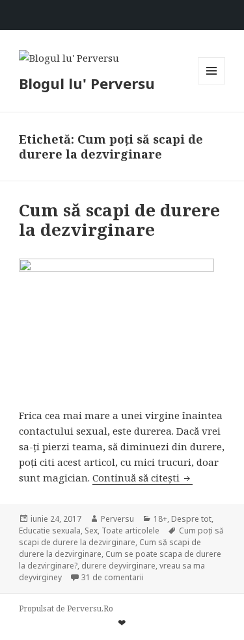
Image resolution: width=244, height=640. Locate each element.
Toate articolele (130, 530)
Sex (91, 530)
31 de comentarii (112, 577)
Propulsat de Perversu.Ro (66, 608)
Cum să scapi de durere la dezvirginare (119, 219)
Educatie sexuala (50, 530)
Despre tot (191, 518)
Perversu (117, 518)
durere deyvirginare (118, 565)
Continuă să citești (142, 477)
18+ (160, 518)
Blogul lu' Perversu (87, 83)
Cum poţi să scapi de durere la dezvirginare (121, 536)
